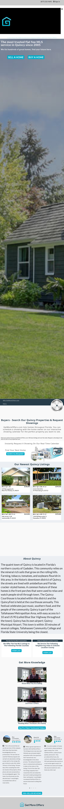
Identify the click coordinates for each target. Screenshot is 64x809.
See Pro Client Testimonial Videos (32, 728)
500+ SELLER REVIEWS (32, 793)
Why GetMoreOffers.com (11, 400)
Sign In (57, 2)
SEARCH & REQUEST (15, 454)
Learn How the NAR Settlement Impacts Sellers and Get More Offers (32, 38)
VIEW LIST (16, 651)
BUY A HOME (36, 57)
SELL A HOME (16, 57)
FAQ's (5, 404)
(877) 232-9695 (46, 2)
